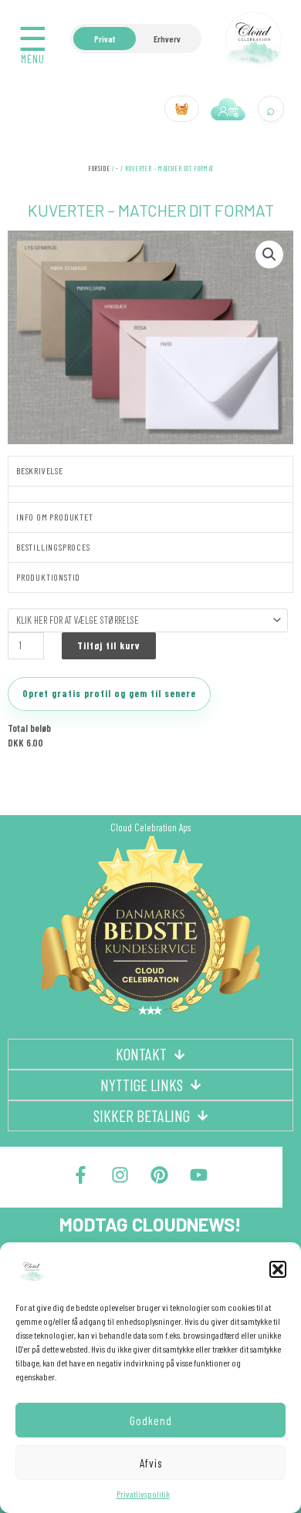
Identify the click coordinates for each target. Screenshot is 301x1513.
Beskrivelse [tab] (39, 470)
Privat (104, 38)
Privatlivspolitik (143, 1493)
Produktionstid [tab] (48, 576)
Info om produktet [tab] (54, 516)
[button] (278, 1269)
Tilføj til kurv (108, 645)
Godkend (151, 1420)
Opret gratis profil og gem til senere (109, 693)
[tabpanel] (150, 494)
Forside (99, 168)
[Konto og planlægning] (228, 109)
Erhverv (167, 38)
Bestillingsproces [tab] (53, 546)
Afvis (151, 1463)
